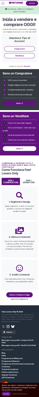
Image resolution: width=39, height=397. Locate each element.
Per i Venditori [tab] (29, 181)
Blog (3, 353)
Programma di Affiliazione (12, 358)
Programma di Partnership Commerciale (18, 364)
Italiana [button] (9, 332)
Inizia (18, 103)
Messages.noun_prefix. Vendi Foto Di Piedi (19, 345)
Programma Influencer (11, 361)
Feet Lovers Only (9, 312)
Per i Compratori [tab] (10, 181)
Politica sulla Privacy (10, 372)
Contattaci (6, 367)
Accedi (27, 66)
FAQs (4, 356)
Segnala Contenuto (9, 375)
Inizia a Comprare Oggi (19, 295)
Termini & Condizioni (10, 369)
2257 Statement (8, 377)
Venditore (19, 56)
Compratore (19, 49)
